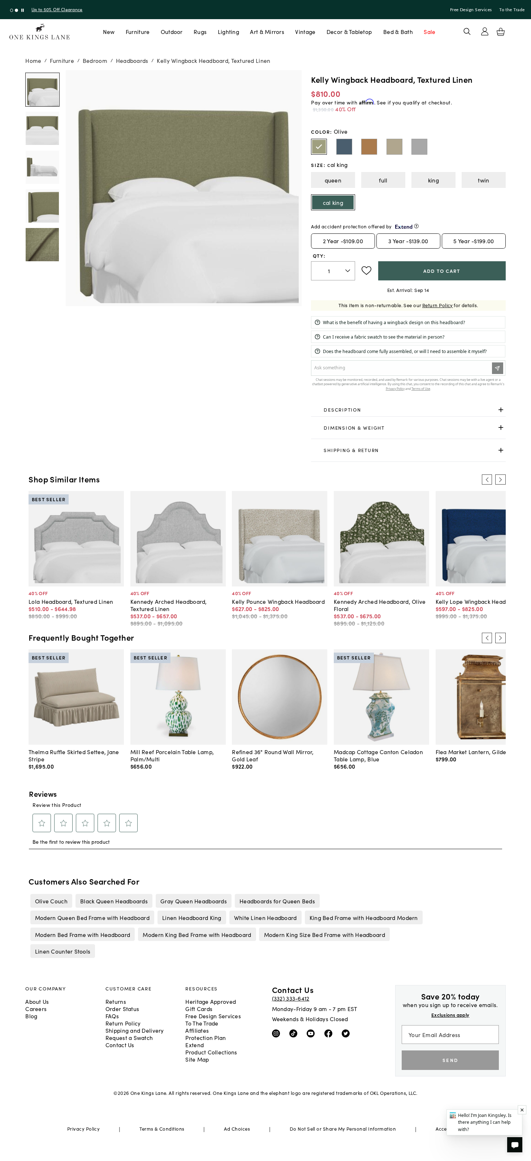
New (109, 31)
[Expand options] (500, 409)
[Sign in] (485, 31)
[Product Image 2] (42, 167)
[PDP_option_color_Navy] (344, 147)
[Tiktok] (295, 1033)
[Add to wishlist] (366, 270)
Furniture (138, 31)
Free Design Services (471, 10)
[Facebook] (330, 1033)
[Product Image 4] (42, 245)
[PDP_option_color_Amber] (369, 147)
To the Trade (511, 10)
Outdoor (172, 31)
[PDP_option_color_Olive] (319, 147)
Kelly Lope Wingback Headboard (479, 601)
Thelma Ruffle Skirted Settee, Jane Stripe (74, 755)
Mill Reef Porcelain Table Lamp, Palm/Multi (172, 755)
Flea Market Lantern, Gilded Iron (479, 752)
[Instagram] (277, 1033)
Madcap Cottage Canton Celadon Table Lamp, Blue (378, 755)
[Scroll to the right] (500, 479)
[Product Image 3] (42, 206)
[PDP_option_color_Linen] (394, 147)
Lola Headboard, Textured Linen (71, 601)
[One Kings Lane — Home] (39, 31)
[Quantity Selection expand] (348, 270)
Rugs (200, 31)
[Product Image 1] (42, 128)
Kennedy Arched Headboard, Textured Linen (168, 604)
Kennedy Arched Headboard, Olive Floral (380, 604)
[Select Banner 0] (11, 10)
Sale (429, 31)
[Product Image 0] (42, 90)
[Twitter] (347, 1033)
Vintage (305, 31)
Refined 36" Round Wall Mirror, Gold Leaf (273, 755)
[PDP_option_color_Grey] (419, 147)
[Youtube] (312, 1033)
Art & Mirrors (267, 31)
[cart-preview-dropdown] (501, 32)
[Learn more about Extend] (416, 226)
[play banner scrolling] (22, 10)
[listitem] (51, 901)
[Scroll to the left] (487, 479)
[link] (408, 409)
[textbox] (333, 270)
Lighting (228, 31)
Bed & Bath (398, 31)
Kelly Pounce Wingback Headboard (278, 601)
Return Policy (437, 305)
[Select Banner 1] (16, 10)
